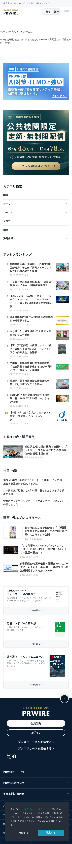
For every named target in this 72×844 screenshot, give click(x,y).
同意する (51, 832)
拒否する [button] (23, 832)
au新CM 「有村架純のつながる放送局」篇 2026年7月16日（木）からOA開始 (30, 398)
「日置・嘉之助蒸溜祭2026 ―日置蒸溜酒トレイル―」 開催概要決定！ (30, 283)
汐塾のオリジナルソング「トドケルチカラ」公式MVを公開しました (33, 502)
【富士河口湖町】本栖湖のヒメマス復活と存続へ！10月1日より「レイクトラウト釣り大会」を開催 (31, 349)
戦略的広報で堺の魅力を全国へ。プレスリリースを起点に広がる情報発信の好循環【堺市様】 (46, 450)
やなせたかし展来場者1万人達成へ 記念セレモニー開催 (31, 333)
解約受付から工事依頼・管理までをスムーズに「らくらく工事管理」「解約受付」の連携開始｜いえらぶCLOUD (44, 567)
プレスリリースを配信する (35, 742)
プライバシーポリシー (35, 809)
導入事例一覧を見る (34, 457)
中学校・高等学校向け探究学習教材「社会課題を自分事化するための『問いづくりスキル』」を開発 (31, 366)
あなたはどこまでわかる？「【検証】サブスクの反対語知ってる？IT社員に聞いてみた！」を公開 (46, 531)
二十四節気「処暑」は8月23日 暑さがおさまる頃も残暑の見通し (33, 492)
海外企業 (8, 238)
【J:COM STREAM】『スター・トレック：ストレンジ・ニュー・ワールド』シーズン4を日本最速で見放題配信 (31, 301)
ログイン (36, 732)
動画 (5, 229)
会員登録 (36, 723)
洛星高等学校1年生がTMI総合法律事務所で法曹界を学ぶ (31, 319)
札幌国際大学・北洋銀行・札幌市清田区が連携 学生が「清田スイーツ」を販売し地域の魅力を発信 (31, 267)
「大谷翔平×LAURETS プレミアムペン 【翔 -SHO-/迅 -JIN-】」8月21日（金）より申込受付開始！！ (43, 549)
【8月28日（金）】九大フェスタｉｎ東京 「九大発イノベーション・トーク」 (30, 416)
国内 (48, 11)
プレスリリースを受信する (35, 748)
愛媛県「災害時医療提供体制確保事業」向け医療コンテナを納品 (29, 382)
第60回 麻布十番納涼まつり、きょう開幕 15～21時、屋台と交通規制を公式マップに (34, 482)
